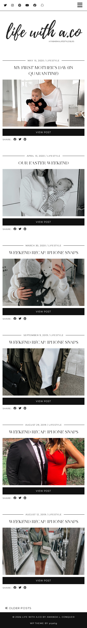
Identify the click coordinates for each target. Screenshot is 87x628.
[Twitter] (5, 5)
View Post (43, 132)
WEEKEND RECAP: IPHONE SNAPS (43, 252)
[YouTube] (27, 5)
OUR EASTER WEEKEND (43, 162)
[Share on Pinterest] (25, 139)
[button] (81, 5)
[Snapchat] (42, 5)
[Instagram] (12, 5)
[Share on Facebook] (15, 139)
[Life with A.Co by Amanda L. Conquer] (43, 27)
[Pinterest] (19, 5)
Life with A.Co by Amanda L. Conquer (48, 617)
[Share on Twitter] (20, 139)
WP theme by (43, 623)
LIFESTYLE (53, 60)
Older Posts (19, 608)
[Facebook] (35, 5)
